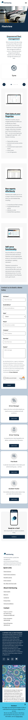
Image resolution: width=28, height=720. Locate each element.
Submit (9, 385)
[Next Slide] (24, 84)
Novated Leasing (8, 577)
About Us (6, 594)
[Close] (26, 704)
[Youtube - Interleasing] (16, 660)
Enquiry (5, 347)
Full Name (5, 296)
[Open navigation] (26, 3)
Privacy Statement (13, 372)
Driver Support (7, 580)
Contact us (14, 537)
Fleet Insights (7, 591)
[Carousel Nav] (11, 84)
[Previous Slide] (4, 84)
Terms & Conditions (8, 604)
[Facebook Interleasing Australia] (3, 660)
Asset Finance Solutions (10, 574)
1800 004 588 (7, 620)
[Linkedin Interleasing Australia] (8, 660)
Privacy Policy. (19, 716)
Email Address (6, 305)
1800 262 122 (7, 625)
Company (5, 330)
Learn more (14, 418)
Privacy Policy (7, 601)
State (4, 313)
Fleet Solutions (7, 571)
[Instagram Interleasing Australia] (12, 660)
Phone (4, 322)
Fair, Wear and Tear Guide (10, 583)
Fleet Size (5, 338)
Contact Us (6, 597)
